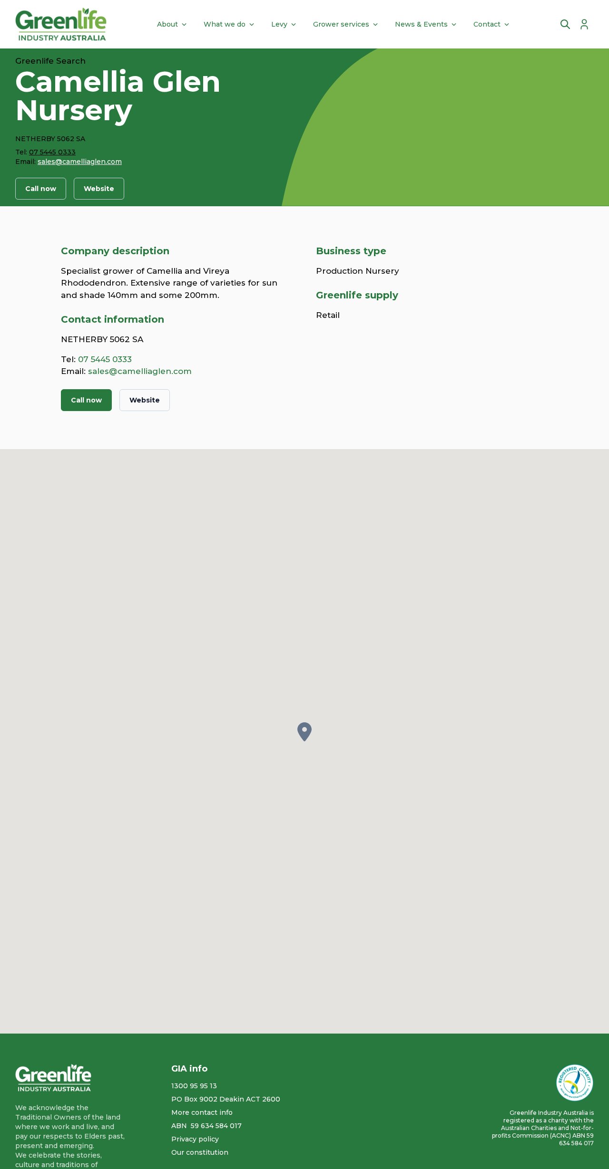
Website (99, 188)
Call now (40, 188)
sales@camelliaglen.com (80, 161)
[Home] (61, 24)
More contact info (202, 1112)
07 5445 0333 (52, 152)
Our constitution (199, 1152)
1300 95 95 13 (194, 1086)
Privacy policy (195, 1139)
